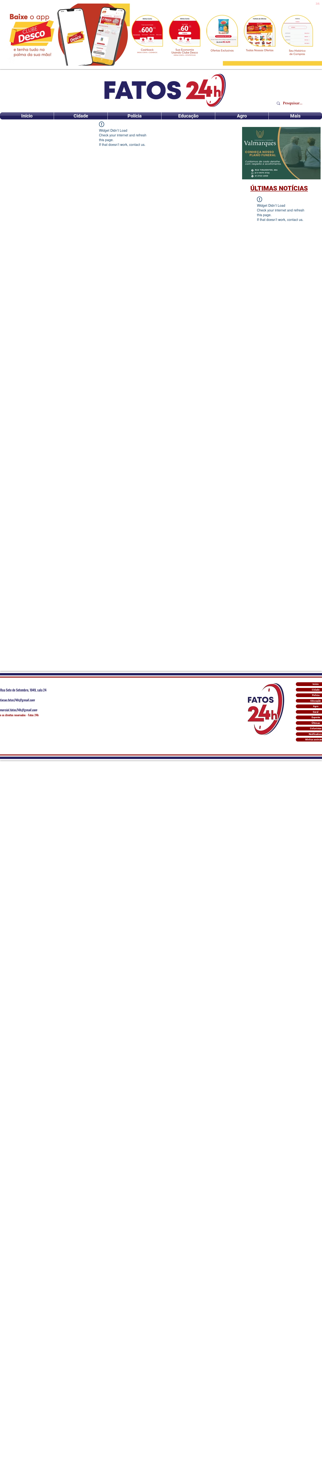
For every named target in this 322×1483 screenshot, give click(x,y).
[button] (281, 153)
